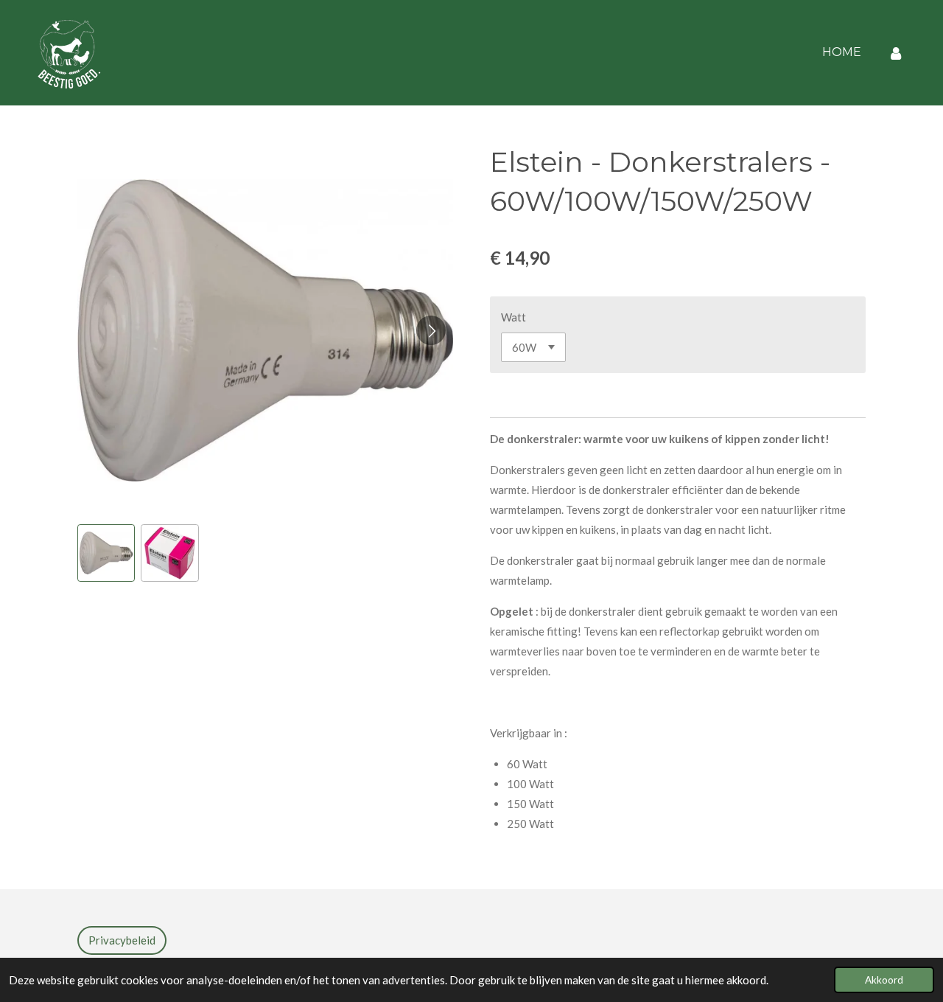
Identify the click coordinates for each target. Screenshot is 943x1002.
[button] (106, 553)
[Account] (896, 53)
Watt (513, 317)
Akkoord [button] (884, 980)
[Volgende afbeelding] (431, 330)
